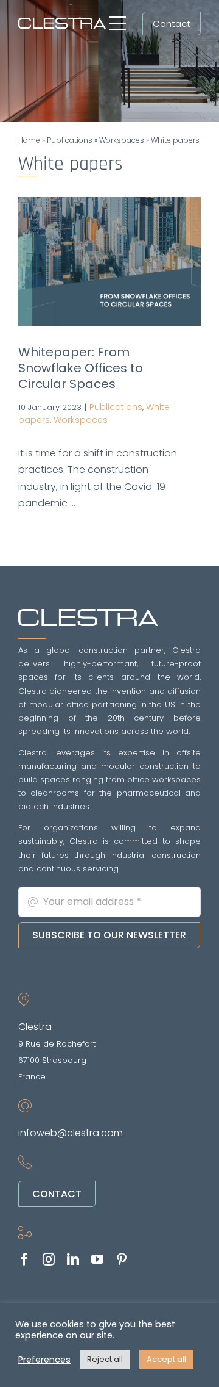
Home (29, 140)
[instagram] (49, 1259)
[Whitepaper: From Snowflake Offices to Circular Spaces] (109, 261)
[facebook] (24, 1259)
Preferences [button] (44, 1359)
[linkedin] (73, 1259)
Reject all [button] (105, 1359)
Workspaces (121, 140)
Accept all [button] (166, 1359)
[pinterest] (122, 1259)
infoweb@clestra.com (70, 1133)
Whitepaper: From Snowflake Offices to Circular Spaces (80, 368)
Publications (69, 140)
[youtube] (97, 1259)
